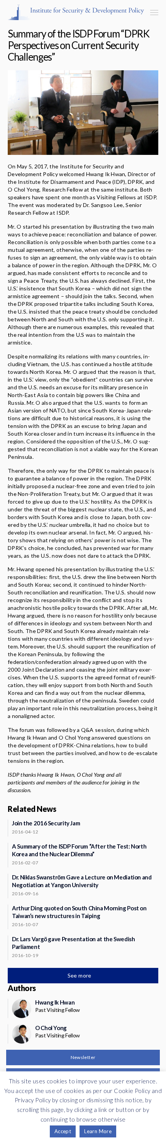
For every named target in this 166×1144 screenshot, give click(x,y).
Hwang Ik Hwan (55, 1002)
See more (80, 975)
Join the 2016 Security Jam (46, 823)
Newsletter (83, 1057)
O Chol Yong (51, 1027)
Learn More (98, 1131)
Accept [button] (62, 1131)
